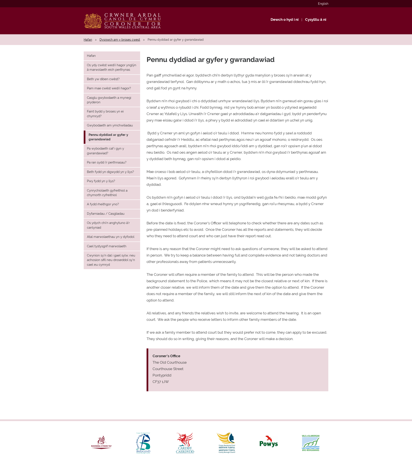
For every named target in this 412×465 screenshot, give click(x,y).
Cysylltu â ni (315, 19)
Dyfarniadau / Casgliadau (105, 214)
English (323, 3)
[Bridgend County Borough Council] (143, 443)
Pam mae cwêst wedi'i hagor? (109, 88)
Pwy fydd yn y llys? (101, 181)
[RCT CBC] (101, 443)
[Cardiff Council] (185, 443)
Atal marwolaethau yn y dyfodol (110, 237)
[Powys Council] (268, 443)
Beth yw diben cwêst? (103, 79)
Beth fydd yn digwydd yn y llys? (110, 172)
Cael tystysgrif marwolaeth (106, 246)
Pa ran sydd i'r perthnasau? (106, 162)
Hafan (88, 39)
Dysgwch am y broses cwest (120, 39)
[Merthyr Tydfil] (227, 443)
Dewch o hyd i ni (284, 19)
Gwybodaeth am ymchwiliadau (110, 125)
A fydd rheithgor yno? (103, 204)
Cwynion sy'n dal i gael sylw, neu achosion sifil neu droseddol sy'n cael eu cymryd (111, 260)
